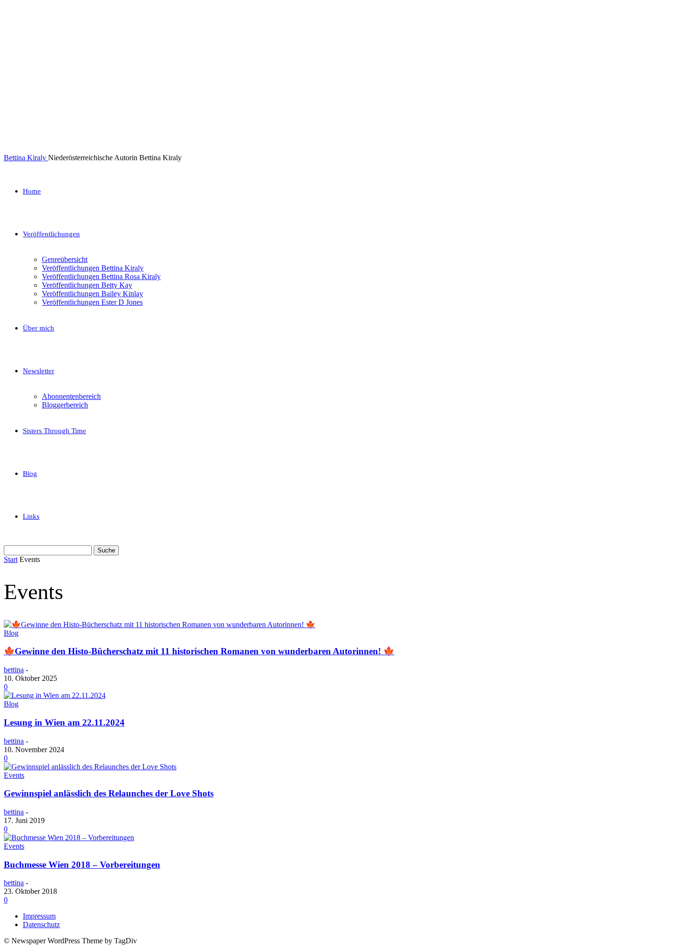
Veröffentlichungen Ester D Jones (92, 302)
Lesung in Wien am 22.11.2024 (64, 722)
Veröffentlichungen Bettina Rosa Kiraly (101, 276)
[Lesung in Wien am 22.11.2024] (55, 695)
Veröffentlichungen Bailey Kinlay (92, 294)
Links (31, 516)
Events (14, 775)
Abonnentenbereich (71, 396)
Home (32, 191)
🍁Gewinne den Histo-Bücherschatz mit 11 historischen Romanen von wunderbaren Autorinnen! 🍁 (199, 651)
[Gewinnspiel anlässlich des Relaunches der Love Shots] (90, 767)
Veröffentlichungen (51, 234)
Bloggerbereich (65, 405)
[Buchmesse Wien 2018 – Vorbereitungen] (69, 837)
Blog (30, 473)
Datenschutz (41, 924)
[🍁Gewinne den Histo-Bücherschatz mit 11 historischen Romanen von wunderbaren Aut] (159, 624)
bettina (14, 670)
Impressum (39, 916)
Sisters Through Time (54, 431)
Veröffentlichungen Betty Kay (87, 285)
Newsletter (38, 371)
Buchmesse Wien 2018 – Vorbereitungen (82, 865)
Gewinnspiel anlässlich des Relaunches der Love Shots (109, 793)
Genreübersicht (64, 259)
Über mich (38, 328)
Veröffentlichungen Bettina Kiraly (93, 268)
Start (11, 559)
